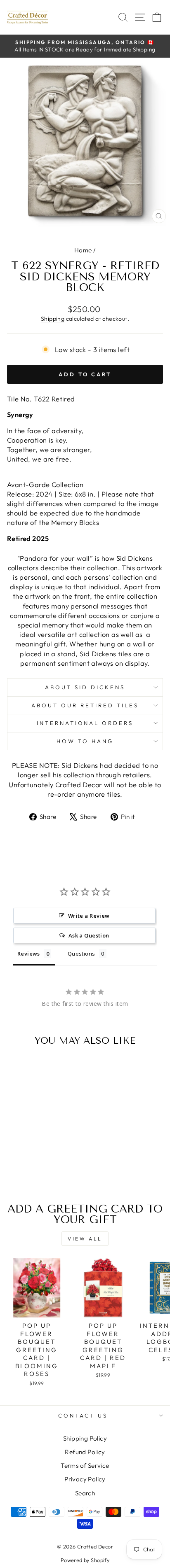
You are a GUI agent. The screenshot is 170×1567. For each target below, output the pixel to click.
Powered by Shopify (85, 1560)
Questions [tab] (81, 953)
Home (83, 250)
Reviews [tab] (28, 953)
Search (85, 1493)
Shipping (52, 318)
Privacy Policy (85, 1479)
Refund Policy (85, 1452)
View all (85, 1239)
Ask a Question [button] (88, 935)
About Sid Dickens (85, 687)
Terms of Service (85, 1465)
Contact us (83, 1415)
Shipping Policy (85, 1438)
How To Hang (85, 741)
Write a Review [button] (89, 915)
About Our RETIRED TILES (84, 705)
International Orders (85, 723)
